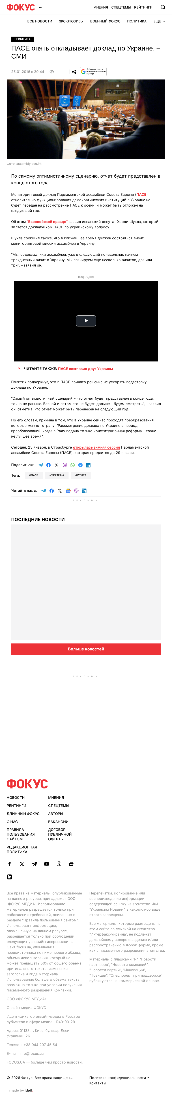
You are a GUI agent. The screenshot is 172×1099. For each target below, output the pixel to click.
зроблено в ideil (21, 1090)
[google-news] (71, 864)
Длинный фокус (23, 813)
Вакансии (58, 821)
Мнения (100, 7)
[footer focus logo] (27, 783)
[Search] (163, 7)
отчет (81, 475)
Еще (157, 21)
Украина (57, 475)
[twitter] (22, 864)
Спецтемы (121, 7)
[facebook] (9, 864)
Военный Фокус (105, 21)
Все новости (39, 21)
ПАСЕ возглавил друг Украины (85, 368)
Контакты (97, 1083)
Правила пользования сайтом (21, 834)
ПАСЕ (141, 194)
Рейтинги (143, 7)
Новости (16, 797)
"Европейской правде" (47, 221)
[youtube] (46, 864)
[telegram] (34, 864)
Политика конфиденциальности (117, 1077)
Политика (137, 21)
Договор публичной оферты (60, 834)
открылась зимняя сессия (96, 447)
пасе (34, 475)
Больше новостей (86, 649)
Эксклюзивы (71, 21)
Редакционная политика (22, 849)
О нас (12, 821)
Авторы (55, 813)
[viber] (59, 864)
